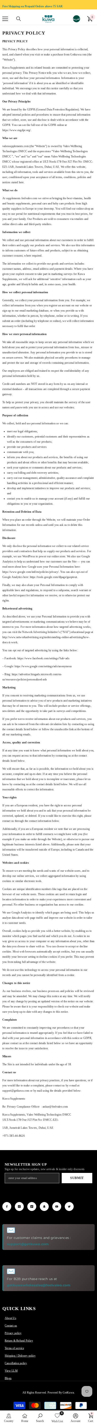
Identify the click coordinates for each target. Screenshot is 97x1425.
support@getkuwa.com (28, 1244)
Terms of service (14, 1348)
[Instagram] (19, 1206)
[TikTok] (31, 1206)
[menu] (5, 19)
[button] (9, 1417)
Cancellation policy (16, 1363)
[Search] (18, 19)
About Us (10, 1318)
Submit (77, 1178)
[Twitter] (69, 1206)
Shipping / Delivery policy (20, 1355)
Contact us (11, 1325)
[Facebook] (6, 1206)
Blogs (8, 1378)
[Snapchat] (44, 1206)
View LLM (11, 1370)
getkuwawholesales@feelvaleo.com (38, 1285)
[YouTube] (56, 1206)
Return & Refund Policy (19, 1340)
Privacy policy (13, 1333)
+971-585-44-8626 (13, 1135)
